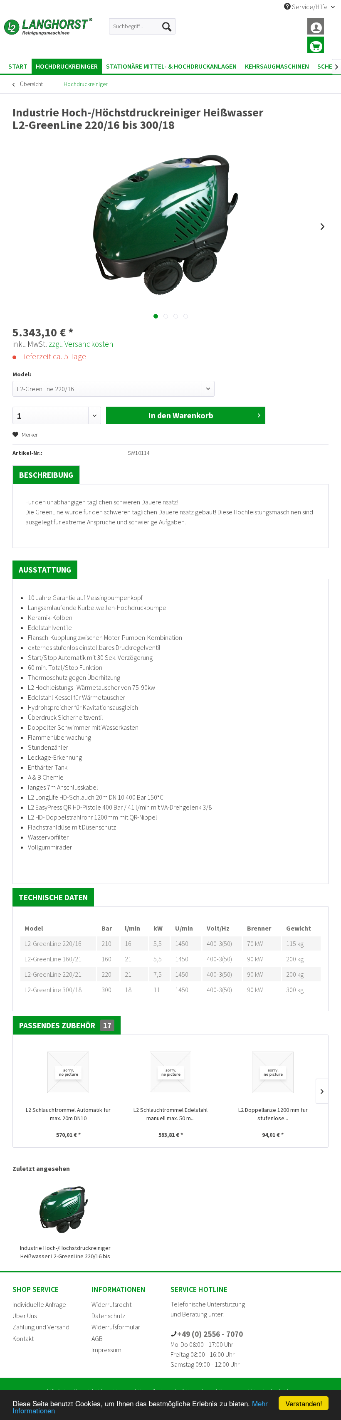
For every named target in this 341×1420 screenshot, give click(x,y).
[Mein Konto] (315, 26)
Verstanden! (303, 1403)
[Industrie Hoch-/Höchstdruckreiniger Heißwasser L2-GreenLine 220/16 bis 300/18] (65, 1210)
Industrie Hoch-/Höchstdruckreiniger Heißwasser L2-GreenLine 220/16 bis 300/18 (65, 1252)
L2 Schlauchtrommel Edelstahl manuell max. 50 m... (170, 1114)
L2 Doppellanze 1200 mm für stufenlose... (273, 1114)
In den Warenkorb (180, 415)
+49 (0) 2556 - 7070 (210, 1334)
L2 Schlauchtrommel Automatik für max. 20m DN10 (68, 1114)
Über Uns (24, 1315)
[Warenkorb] (315, 45)
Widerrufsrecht (111, 1304)
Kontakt (23, 1338)
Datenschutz (108, 1315)
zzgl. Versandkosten (81, 344)
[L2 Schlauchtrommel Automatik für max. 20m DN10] (68, 1072)
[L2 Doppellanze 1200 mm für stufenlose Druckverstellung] (273, 1072)
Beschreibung (46, 475)
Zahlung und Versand (40, 1327)
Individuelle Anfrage (39, 1304)
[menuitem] (142, 26)
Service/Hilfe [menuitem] (310, 6)
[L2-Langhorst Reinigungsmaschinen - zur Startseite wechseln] (48, 36)
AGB (97, 1338)
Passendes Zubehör (65, 1025)
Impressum (106, 1350)
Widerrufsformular (115, 1327)
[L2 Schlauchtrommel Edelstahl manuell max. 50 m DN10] (170, 1072)
